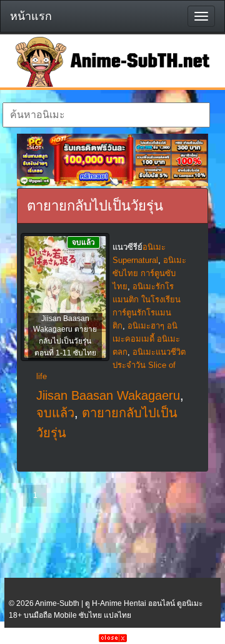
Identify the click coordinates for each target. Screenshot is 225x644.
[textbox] (105, 114)
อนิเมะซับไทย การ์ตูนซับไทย (149, 273)
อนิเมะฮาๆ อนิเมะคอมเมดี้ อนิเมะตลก (146, 339)
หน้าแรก (31, 16)
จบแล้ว (55, 413)
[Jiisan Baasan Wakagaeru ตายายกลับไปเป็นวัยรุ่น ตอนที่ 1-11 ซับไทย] (65, 298)
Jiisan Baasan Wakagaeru (108, 395)
